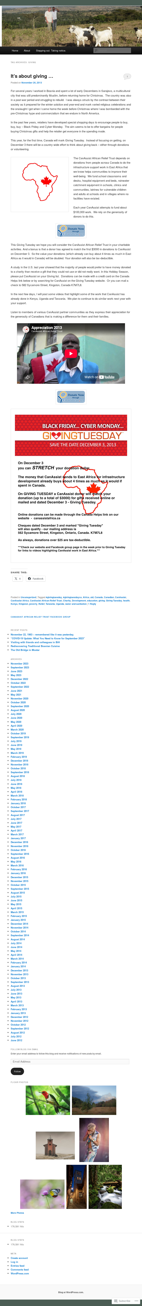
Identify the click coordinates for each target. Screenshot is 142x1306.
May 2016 (16, 861)
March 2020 (17, 729)
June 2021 (16, 690)
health (126, 600)
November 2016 (19, 846)
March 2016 (17, 865)
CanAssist (120, 597)
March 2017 (17, 834)
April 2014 (16, 954)
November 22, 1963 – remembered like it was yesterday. (42, 634)
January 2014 (18, 966)
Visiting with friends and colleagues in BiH (35, 642)
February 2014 (19, 962)
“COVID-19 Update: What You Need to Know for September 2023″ (48, 638)
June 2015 (16, 900)
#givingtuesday (54, 597)
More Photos (17, 1212)
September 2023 (20, 667)
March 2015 (17, 912)
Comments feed (20, 1269)
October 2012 (18, 1024)
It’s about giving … (32, 75)
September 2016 (20, 854)
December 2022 (19, 679)
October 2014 (18, 931)
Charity (67, 600)
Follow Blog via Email (24, 1049)
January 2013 (18, 1013)
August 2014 (18, 939)
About (27, 50)
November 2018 (19, 764)
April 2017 (16, 830)
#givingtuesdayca (72, 597)
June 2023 (16, 671)
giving (102, 600)
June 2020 (16, 717)
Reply (92, 603)
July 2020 (16, 714)
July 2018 (16, 780)
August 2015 (18, 892)
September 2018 (20, 772)
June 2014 (16, 947)
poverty (33, 603)
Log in (14, 1262)
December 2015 (19, 877)
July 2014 (16, 943)
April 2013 (16, 1001)
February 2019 (19, 756)
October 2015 (18, 885)
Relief (41, 603)
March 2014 (17, 958)
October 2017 (18, 807)
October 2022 (18, 683)
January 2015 (18, 920)
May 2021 (16, 694)
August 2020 (18, 710)
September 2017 (20, 811)
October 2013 (18, 978)
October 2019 (18, 733)
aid (92, 597)
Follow (17, 1071)
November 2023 (19, 663)
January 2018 (18, 803)
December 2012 (19, 1017)
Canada (99, 597)
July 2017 (16, 819)
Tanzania (50, 603)
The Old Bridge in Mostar (25, 650)
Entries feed (17, 1265)
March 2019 (17, 753)
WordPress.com (20, 1273)
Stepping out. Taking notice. (51, 50)
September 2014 (20, 935)
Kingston (23, 603)
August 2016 (18, 857)
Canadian (109, 597)
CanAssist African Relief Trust (46, 600)
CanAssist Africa (20, 600)
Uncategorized (28, 597)
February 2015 (19, 916)
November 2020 (19, 698)
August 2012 (18, 1032)
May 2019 (16, 749)
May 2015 (16, 904)
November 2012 (19, 1020)
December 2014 (19, 923)
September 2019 (20, 737)
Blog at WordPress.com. (71, 1292)
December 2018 (19, 760)
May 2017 (16, 826)
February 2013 (19, 1009)
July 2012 (16, 1036)
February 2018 (19, 799)
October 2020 (18, 702)
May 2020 (16, 722)
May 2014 (16, 951)
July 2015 (16, 896)
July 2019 (16, 741)
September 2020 (20, 706)
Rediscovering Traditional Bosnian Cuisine (35, 646)
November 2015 (19, 881)
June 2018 (16, 784)
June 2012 (16, 1040)
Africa (86, 597)
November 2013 (19, 974)
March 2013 (17, 1005)
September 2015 (20, 888)
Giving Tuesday (114, 600)
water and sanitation (76, 603)
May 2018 (16, 788)
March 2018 (17, 795)
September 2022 (20, 686)
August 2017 (18, 815)
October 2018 (18, 768)
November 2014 (19, 927)
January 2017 (18, 838)
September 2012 (20, 1028)
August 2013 (18, 986)
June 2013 (16, 993)
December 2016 (19, 842)
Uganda (60, 603)
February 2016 (19, 869)
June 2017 (16, 822)
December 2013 (19, 970)
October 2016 (18, 850)
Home (15, 50)
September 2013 (20, 982)
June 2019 (16, 745)
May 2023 (16, 675)
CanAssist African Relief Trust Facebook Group (41, 617)
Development (79, 600)
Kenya (14, 603)
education (92, 600)
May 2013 (16, 997)
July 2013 (16, 989)
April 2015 (16, 908)
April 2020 (16, 725)
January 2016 (18, 873)
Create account (19, 1258)
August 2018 (18, 776)
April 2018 (16, 791)
